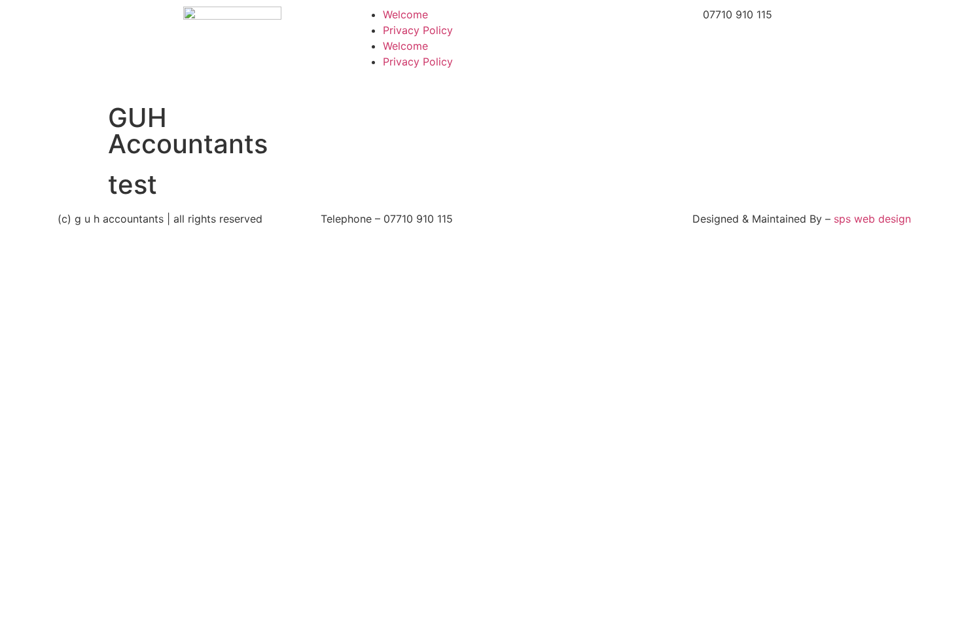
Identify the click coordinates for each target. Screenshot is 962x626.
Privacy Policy (418, 30)
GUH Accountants (188, 130)
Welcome (405, 14)
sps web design (872, 218)
